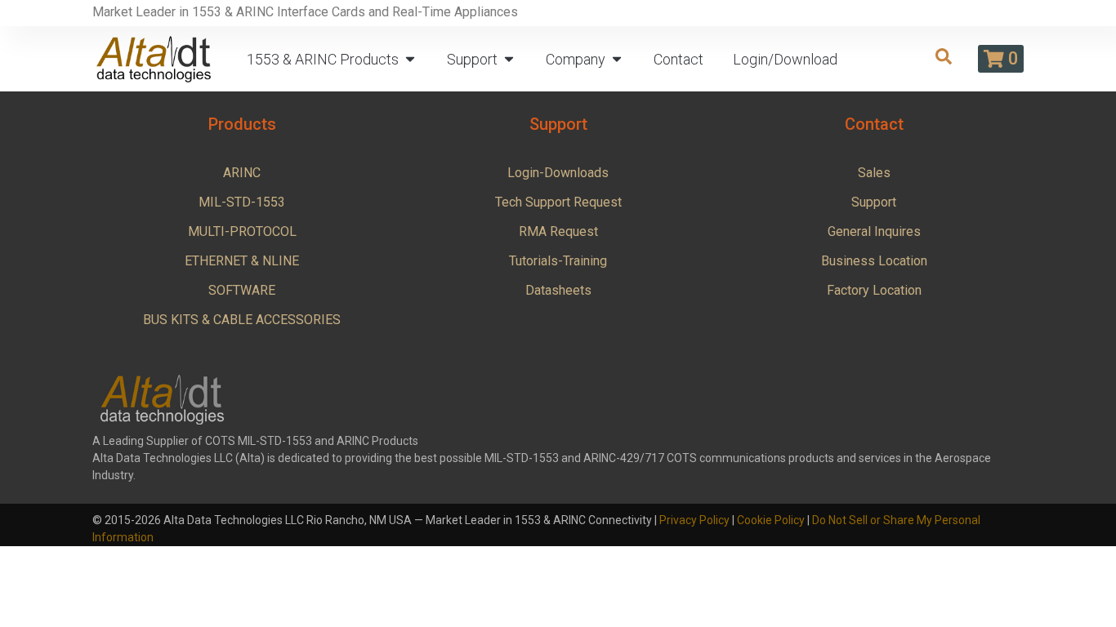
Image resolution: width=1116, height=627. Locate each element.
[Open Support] (509, 59)
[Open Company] (616, 59)
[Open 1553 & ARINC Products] (410, 59)
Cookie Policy (771, 520)
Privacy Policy (694, 520)
